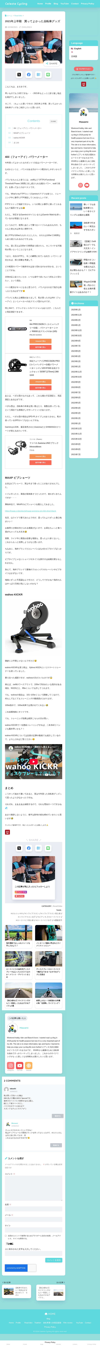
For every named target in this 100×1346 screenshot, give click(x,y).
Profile (48, 4)
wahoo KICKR (19, 138)
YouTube (64, 4)
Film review (67, 1323)
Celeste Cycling (16, 3)
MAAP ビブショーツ (22, 133)
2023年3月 (76, 356)
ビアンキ (42, 917)
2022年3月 (76, 413)
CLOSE (53, 121)
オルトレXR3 (17, 913)
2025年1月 (76, 310)
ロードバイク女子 (44, 920)
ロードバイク (55, 917)
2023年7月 (76, 346)
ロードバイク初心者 (25, 920)
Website (28, 1070)
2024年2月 (76, 320)
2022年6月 (76, 398)
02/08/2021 (13, 1091)
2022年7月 (76, 392)
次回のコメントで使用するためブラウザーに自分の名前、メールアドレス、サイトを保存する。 (34, 1237)
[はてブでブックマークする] (38, 74)
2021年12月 (76, 429)
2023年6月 (76, 351)
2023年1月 (76, 367)
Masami (14, 1123)
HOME (51, 1313)
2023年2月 (76, 361)
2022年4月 (76, 408)
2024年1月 (76, 325)
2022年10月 (76, 377)
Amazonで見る (40, 341)
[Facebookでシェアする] (28, 74)
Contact (75, 4)
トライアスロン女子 (27, 917)
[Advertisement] (83, 23)
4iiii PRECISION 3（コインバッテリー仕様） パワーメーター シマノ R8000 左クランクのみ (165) (44, 327)
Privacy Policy (87, 4)
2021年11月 (76, 434)
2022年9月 (76, 382)
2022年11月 (76, 372)
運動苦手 (58, 920)
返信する (58, 1116)
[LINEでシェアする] (48, 74)
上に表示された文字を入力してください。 (23, 1249)
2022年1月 (76, 423)
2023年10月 (76, 336)
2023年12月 (76, 330)
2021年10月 (76, 439)
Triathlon (37, 1323)
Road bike (57, 906)
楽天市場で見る (40, 347)
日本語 (74, 56)
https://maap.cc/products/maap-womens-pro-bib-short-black (30, 511)
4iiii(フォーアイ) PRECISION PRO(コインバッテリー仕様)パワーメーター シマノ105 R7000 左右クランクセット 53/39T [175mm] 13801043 (45, 368)
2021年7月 (76, 454)
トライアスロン (32, 913)
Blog (56, 4)
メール (9, 1215)
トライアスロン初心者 (51, 913)
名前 (8, 1204)
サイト (8, 1226)
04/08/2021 (15, 1126)
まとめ (16, 143)
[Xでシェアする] (19, 74)
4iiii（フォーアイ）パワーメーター (28, 128)
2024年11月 (76, 315)
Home (40, 4)
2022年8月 (76, 387)
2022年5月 (76, 403)
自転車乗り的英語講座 (52, 1323)
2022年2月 (76, 418)
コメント (10, 1174)
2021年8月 (76, 449)
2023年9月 (76, 341)
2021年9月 (76, 444)
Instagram (10, 1070)
